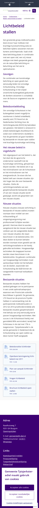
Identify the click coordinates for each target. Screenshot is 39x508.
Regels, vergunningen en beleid (12, 18)
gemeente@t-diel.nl (17, 436)
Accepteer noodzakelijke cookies (19, 495)
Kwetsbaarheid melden (12, 455)
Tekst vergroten (29, 2)
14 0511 (22, 439)
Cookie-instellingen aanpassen (19, 503)
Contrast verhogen (9, 2)
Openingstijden (9, 431)
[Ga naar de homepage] (10, 11)
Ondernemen (13, 16)
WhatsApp (7, 442)
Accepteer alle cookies (19, 487)
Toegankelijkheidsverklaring (14, 461)
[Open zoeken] (34, 11)
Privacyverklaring (10, 458)
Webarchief (8, 464)
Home (5, 16)
